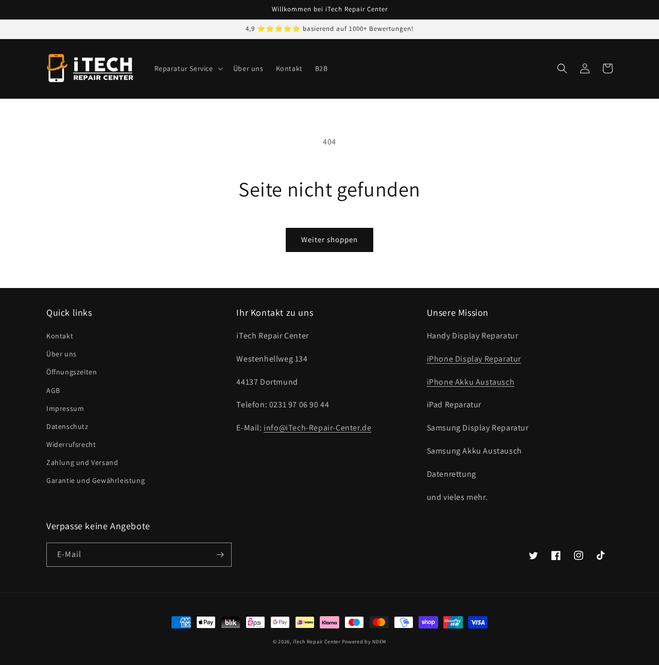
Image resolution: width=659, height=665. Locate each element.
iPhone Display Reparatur (474, 358)
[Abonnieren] (220, 555)
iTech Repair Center (316, 641)
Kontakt (59, 335)
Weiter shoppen (329, 239)
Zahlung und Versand (82, 462)
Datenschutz (67, 426)
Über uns (61, 353)
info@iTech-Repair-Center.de (317, 427)
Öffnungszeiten (71, 371)
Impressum (65, 408)
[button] (187, 68)
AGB (53, 390)
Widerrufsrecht (71, 444)
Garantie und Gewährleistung (95, 480)
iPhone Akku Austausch (471, 381)
